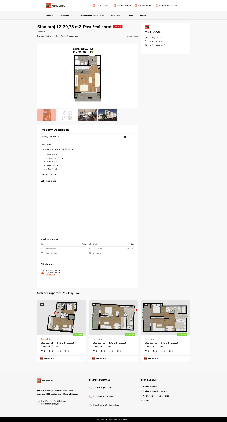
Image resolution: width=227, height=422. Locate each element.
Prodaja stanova (150, 387)
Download (50, 275)
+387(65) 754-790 (155, 37)
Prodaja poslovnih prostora (155, 391)
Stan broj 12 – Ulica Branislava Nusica (53, 271)
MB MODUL (153, 32)
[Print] (125, 137)
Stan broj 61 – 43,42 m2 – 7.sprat (57, 343)
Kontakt (146, 400)
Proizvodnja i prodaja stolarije (156, 396)
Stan (44, 31)
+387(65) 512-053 (155, 41)
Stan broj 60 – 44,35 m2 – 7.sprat (109, 343)
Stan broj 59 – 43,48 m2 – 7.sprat (161, 343)
